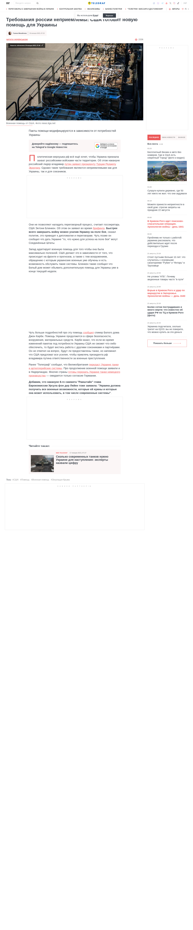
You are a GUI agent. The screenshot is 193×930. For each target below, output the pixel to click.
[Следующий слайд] (188, 9)
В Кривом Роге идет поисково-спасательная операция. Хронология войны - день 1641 (165, 224)
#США (15, 480)
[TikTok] (178, 3)
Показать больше (162, 343)
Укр (185, 3)
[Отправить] (37, 3)
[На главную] (96, 3)
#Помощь (25, 480)
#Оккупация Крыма (60, 480)
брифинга (99, 228)
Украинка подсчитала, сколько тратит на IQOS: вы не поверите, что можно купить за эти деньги (165, 329)
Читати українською (17, 39)
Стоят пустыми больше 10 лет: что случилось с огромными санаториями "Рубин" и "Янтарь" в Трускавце (166, 261)
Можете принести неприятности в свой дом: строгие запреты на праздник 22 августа (165, 207)
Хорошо (109, 15)
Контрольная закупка (70, 9)
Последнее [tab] (154, 137)
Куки (95, 15)
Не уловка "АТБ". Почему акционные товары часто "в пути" (165, 278)
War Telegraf (61, 453)
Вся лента (152, 144)
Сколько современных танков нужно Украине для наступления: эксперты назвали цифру (82, 460)
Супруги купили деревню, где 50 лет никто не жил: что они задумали (167, 192)
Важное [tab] (181, 137)
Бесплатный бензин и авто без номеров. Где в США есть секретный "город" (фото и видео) (166, 155)
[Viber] (158, 3)
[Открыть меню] (8, 3)
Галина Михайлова (20, 33)
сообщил (88, 332)
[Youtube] (167, 3)
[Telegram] (162, 3)
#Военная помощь (40, 480)
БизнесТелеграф (113, 9)
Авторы (175, 9)
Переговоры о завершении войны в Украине (31, 9)
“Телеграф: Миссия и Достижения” (145, 9)
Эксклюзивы (93, 9)
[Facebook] (154, 3)
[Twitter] (170, 3)
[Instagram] (174, 3)
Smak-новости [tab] (168, 137)
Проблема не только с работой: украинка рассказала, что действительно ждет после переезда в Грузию (164, 242)
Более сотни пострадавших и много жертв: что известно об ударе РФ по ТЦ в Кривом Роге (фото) (165, 311)
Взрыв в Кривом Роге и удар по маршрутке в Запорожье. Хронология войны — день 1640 (166, 293)
